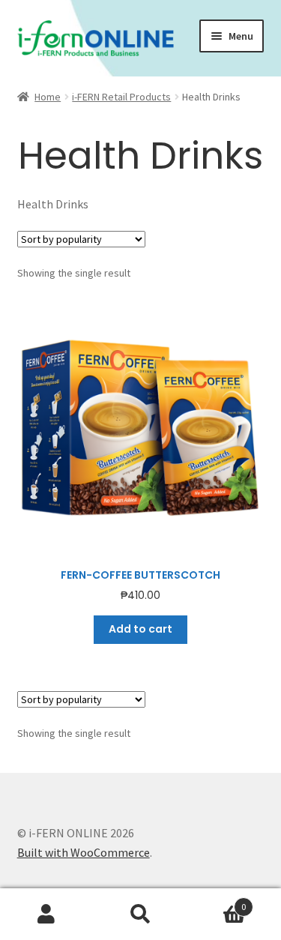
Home (47, 96)
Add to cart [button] (140, 628)
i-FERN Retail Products (121, 96)
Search (140, 914)
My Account (47, 914)
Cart (216, 901)
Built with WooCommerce (83, 852)
